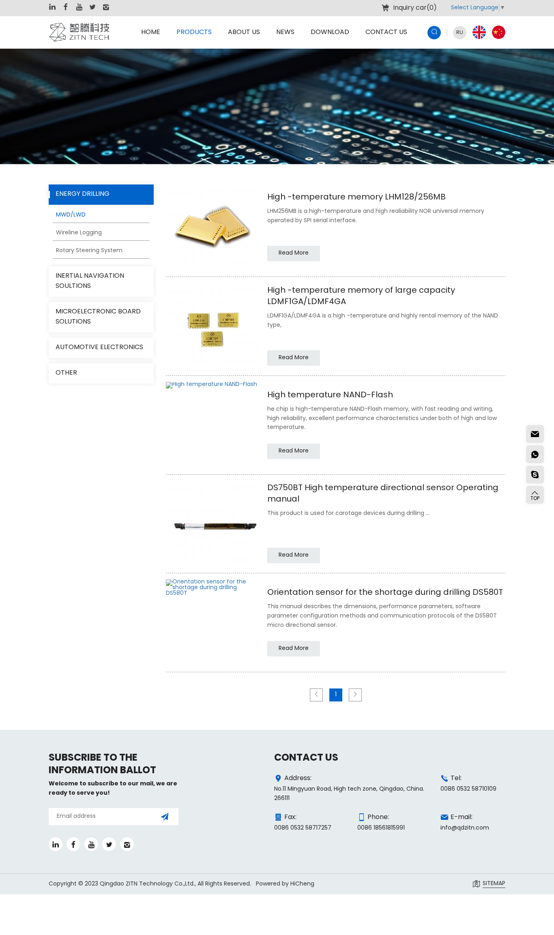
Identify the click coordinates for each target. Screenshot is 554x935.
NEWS (285, 32)
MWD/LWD (71, 215)
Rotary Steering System (89, 250)
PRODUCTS (194, 32)
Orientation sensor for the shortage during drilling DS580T (385, 592)
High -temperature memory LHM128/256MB (356, 197)
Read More (294, 253)
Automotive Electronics (99, 348)
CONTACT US (386, 32)
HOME (150, 32)
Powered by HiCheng (285, 884)
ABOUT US (244, 32)
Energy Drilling (83, 194)
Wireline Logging (79, 233)
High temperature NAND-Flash (330, 395)
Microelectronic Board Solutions (98, 317)
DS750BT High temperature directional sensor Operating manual (382, 494)
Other (66, 373)
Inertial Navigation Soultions (90, 281)
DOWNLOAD (330, 32)
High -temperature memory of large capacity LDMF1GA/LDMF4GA (361, 296)
